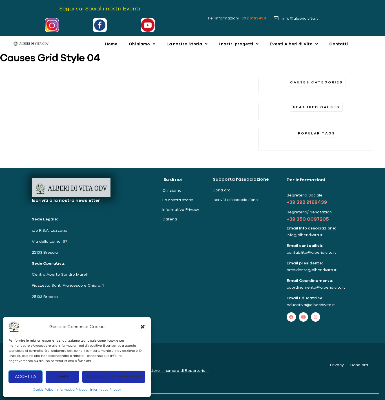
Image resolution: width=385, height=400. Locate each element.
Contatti (338, 43)
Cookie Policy (43, 389)
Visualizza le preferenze (113, 376)
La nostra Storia (184, 43)
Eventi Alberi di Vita (291, 43)
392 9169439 (253, 18)
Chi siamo (139, 43)
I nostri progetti (236, 43)
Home (111, 43)
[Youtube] (303, 317)
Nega (62, 376)
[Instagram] (315, 317)
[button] (142, 327)
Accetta (25, 376)
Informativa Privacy (71, 389)
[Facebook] (291, 317)
